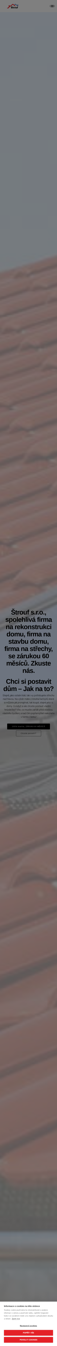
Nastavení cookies (28, 1326)
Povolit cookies (28, 1340)
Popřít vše (28, 1333)
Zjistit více (16, 1319)
